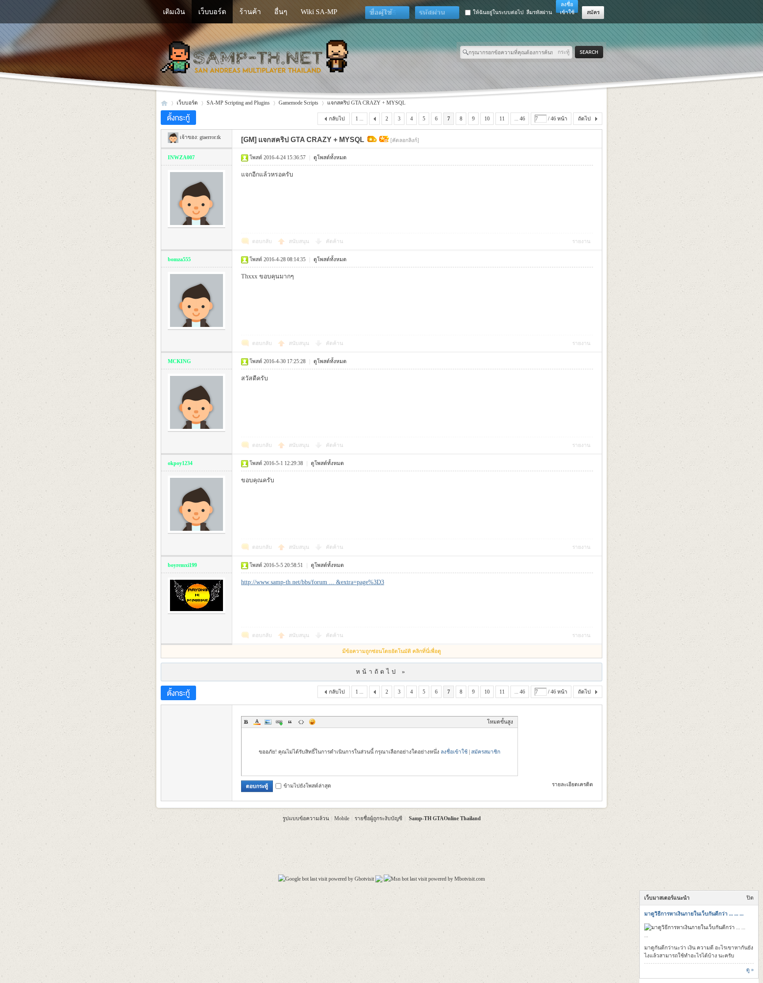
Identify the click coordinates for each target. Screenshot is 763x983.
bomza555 (179, 259)
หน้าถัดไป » (381, 671)
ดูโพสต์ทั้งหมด (330, 157)
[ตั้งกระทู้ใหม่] (178, 117)
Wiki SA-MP (319, 11)
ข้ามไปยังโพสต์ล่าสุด (307, 786)
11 (502, 119)
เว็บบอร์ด (212, 11)
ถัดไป (584, 119)
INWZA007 (181, 157)
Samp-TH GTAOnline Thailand (445, 818)
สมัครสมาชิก (485, 752)
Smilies (312, 721)
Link (279, 721)
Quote (290, 721)
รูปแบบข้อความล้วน (306, 818)
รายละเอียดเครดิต (572, 784)
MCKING (179, 361)
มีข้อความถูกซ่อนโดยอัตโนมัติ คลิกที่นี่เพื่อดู (391, 651)
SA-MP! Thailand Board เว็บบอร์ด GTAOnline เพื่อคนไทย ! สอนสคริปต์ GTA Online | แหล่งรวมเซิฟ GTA (164, 103)
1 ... (359, 119)
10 (487, 119)
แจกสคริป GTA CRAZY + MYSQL (366, 103)
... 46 (519, 119)
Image (268, 721)
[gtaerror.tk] (173, 137)
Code (301, 721)
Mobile (341, 818)
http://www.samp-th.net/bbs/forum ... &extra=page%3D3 (312, 582)
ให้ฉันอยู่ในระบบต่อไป (498, 12)
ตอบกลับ (262, 241)
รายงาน (581, 241)
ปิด (750, 898)
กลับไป (337, 119)
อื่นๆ (280, 11)
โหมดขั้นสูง (500, 722)
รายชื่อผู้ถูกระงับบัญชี (378, 818)
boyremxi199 (182, 565)
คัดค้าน (334, 241)
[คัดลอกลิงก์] (404, 140)
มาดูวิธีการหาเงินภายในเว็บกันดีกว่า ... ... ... (694, 914)
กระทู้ (564, 52)
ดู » (750, 970)
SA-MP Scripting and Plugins (238, 103)
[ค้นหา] (591, 52)
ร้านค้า (250, 11)
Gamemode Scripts (298, 103)
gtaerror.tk (210, 137)
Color (257, 721)
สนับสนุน (299, 241)
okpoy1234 (180, 463)
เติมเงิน (174, 11)
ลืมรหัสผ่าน (539, 12)
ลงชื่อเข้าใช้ (454, 752)
